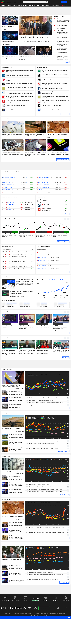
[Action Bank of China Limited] (48, 263)
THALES (8, 207)
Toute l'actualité (66, 62)
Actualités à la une (7, 67)
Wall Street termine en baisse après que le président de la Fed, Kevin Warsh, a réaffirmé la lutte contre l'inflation (47, 491)
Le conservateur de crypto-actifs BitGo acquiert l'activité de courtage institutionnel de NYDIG (46, 534)
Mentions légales (8, 613)
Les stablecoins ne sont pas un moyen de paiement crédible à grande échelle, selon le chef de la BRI (47, 532)
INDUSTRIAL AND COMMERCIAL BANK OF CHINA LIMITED (42, 252)
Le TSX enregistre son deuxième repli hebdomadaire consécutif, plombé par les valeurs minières (47, 397)
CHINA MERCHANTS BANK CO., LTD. (42, 265)
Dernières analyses (42, 67)
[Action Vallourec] (13, 209)
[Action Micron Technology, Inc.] (50, 187)
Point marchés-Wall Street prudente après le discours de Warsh (41, 400)
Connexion (57, 1)
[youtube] (4, 608)
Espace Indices (66, 408)
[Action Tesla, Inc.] (43, 189)
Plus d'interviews (65, 357)
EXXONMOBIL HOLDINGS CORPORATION (44, 184)
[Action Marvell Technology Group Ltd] (51, 177)
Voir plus (67, 213)
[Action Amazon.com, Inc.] (12, 182)
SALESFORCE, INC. (7, 192)
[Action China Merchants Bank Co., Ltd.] (48, 266)
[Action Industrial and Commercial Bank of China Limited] (48, 252)
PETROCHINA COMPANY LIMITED (42, 260)
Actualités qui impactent (8, 218)
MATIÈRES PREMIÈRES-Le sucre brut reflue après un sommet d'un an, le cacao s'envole (46, 402)
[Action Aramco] (42, 180)
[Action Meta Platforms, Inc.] (14, 185)
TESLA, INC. (40, 189)
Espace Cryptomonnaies (64, 537)
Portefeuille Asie (63, 279)
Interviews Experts (7, 338)
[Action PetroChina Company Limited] (48, 260)
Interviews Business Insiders (9, 311)
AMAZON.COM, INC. (7, 182)
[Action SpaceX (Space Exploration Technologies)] (17, 189)
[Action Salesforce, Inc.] (12, 192)
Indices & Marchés (7, 369)
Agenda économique (7, 246)
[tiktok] (13, 608)
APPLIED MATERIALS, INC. (43, 182)
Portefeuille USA (52, 279)
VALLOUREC (9, 209)
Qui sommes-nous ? (38, 613)
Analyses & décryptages (8, 119)
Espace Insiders (66, 332)
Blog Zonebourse (28, 613)
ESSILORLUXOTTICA (11, 200)
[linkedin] (11, 608)
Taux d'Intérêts (6, 544)
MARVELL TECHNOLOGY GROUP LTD (44, 177)
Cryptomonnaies (6, 499)
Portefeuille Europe (41, 279)
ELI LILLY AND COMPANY (43, 192)
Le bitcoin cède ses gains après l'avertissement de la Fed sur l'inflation (42, 530)
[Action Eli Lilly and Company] (49, 192)
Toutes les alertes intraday (28, 212)
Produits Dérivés (41, 197)
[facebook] (8, 608)
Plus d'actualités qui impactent (63, 241)
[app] (18, 608)
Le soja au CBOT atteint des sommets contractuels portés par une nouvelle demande (45, 405)
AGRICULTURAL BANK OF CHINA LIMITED (42, 254)
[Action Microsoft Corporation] (15, 177)
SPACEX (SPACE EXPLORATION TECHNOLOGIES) (9, 189)
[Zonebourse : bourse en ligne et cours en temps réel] (8, 2)
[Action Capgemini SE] (14, 205)
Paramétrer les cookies (18, 613)
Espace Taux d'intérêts (64, 582)
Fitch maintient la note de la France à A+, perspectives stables (41, 572)
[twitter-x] (2, 608)
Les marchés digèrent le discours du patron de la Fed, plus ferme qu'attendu (43, 445)
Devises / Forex (6, 456)
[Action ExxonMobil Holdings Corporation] (51, 185)
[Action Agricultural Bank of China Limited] (48, 255)
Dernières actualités (58, 16)
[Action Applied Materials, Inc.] (49, 182)
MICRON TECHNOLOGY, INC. (43, 187)
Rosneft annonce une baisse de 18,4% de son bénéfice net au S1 (41, 443)
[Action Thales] (11, 207)
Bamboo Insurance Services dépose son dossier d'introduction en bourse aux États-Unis (46, 574)
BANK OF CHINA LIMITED (42, 263)
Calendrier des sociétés (43, 246)
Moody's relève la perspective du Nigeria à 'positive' (39, 484)
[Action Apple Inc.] (9, 180)
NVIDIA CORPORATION (7, 187)
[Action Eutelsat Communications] (17, 202)
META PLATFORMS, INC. (8, 184)
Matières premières (7, 413)
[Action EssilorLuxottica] (16, 200)
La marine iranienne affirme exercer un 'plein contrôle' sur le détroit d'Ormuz (43, 448)
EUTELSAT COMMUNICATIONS (12, 202)
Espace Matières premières (63, 451)
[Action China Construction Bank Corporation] (48, 257)
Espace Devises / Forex (64, 494)
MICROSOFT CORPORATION (9, 177)
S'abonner (64, 1)
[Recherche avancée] (46, 2)
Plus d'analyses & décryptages (63, 159)
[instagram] (6, 608)
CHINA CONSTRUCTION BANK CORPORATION (42, 257)
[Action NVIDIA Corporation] (13, 187)
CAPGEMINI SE (10, 204)
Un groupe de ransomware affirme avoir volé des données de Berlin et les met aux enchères (46, 527)
